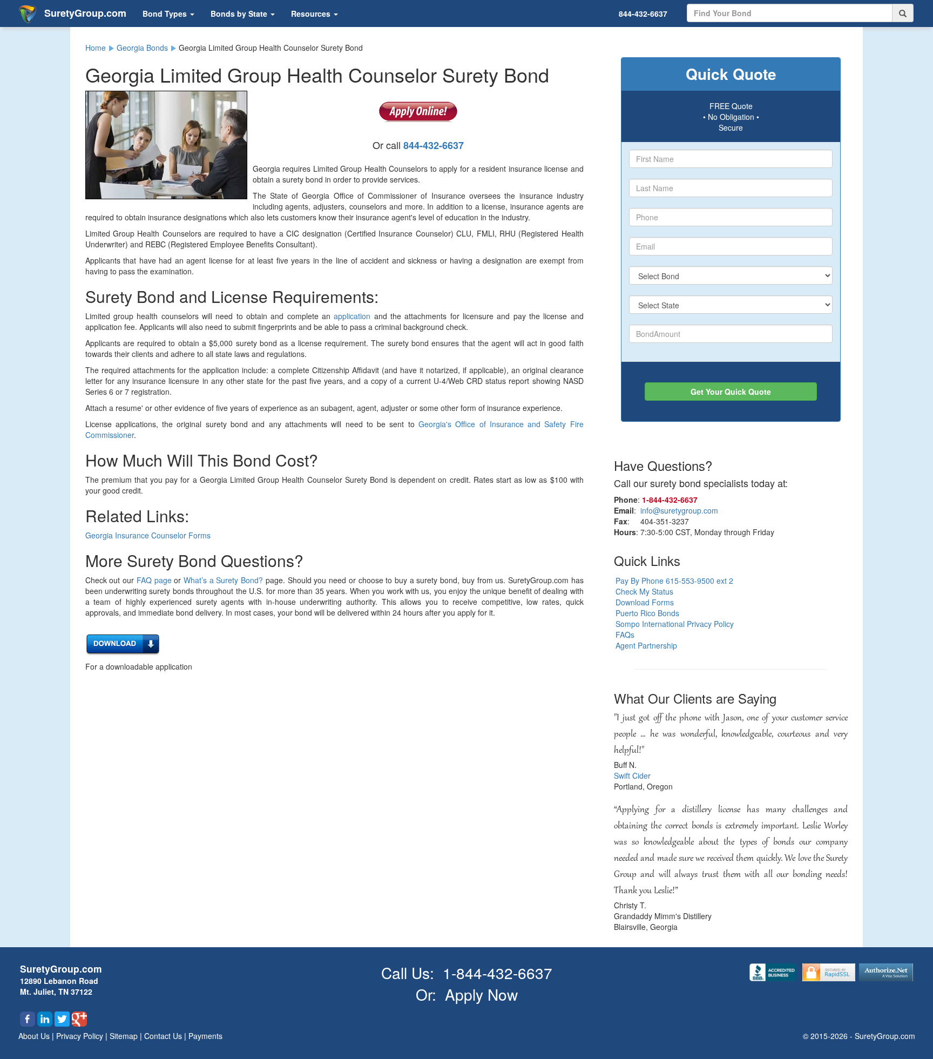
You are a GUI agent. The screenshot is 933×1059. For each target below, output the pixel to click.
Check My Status (644, 591)
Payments (205, 1035)
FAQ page (154, 580)
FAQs (625, 634)
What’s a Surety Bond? (223, 580)
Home (95, 47)
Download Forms (645, 602)
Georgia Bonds (142, 47)
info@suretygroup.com (679, 510)
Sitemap (125, 1035)
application (352, 316)
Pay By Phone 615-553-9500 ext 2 (674, 580)
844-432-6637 (643, 13)
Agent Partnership (646, 645)
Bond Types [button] (166, 13)
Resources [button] (312, 13)
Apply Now (481, 994)
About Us (35, 1035)
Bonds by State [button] (240, 13)
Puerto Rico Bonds (647, 613)
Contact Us (164, 1035)
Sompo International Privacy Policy (675, 623)
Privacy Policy (80, 1035)
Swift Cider (632, 775)
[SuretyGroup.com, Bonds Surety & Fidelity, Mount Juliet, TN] (774, 971)
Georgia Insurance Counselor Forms (148, 535)
